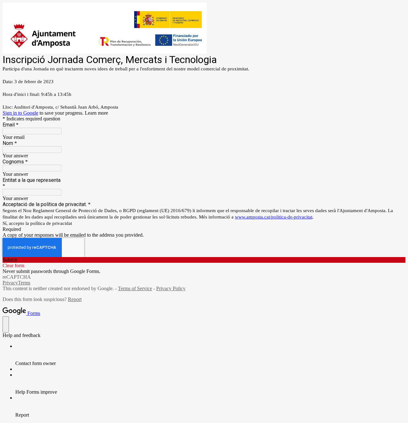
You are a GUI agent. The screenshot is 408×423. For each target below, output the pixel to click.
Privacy (10, 282)
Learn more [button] (96, 113)
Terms (24, 282)
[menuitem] (210, 354)
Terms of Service (135, 288)
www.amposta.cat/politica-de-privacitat (273, 216)
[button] (204, 260)
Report (75, 299)
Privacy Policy (171, 288)
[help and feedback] (6, 324)
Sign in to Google (20, 113)
